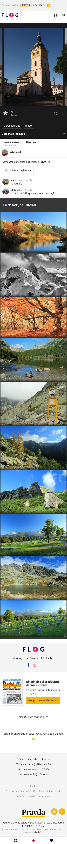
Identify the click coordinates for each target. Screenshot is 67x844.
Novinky (34, 658)
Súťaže (46, 769)
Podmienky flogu (19, 658)
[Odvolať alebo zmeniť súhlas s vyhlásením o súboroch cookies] (54, 811)
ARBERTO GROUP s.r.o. (33, 826)
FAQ (42, 658)
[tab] (33, 132)
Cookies (20, 796)
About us (33, 786)
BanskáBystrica (12, 126)
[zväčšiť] (55, 113)
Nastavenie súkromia (40, 796)
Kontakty (32, 759)
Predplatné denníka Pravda (43, 700)
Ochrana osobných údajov (33, 774)
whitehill (15, 190)
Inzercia (46, 759)
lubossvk (15, 180)
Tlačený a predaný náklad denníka (33, 764)
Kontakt (50, 658)
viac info (38, 832)
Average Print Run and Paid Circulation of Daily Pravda (33, 791)
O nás (20, 759)
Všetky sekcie (38, 5)
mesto (29, 126)
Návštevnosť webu (27, 769)
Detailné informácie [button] (14, 133)
